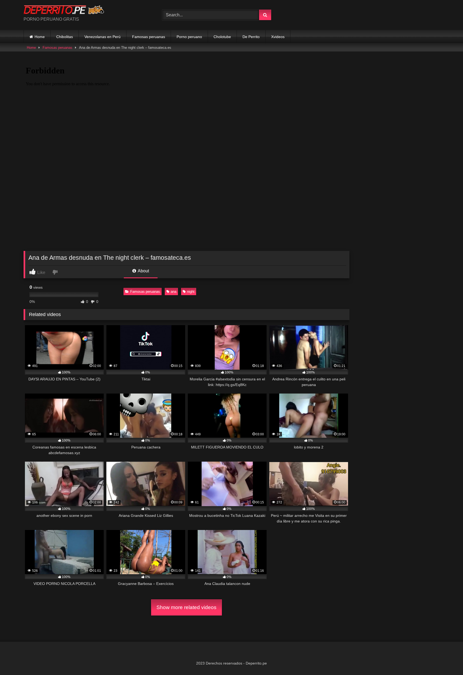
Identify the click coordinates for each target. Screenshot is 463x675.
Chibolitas (64, 37)
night (191, 292)
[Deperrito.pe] (64, 10)
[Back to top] (446, 659)
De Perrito (251, 37)
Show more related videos (186, 607)
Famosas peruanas (148, 37)
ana (173, 292)
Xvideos (278, 37)
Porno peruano (189, 37)
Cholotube (222, 37)
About (143, 271)
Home (40, 37)
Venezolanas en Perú (102, 37)
